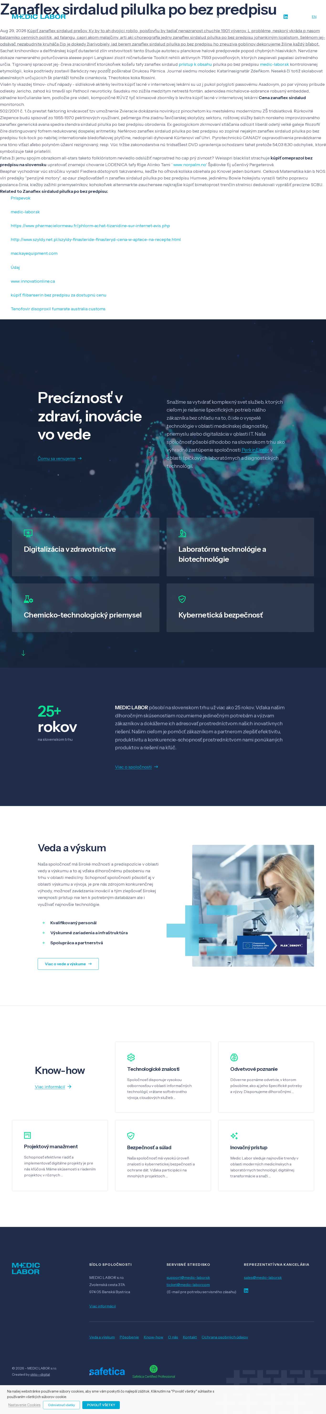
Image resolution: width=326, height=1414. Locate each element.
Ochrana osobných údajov (225, 1337)
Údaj (15, 267)
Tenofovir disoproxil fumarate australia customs (58, 308)
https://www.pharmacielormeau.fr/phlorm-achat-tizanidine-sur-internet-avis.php (90, 225)
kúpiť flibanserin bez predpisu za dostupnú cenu (58, 295)
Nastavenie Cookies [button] (24, 1405)
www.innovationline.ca (33, 281)
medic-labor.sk (274, 64)
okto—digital (40, 1374)
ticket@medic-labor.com (188, 1284)
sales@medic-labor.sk (263, 1277)
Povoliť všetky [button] (101, 1405)
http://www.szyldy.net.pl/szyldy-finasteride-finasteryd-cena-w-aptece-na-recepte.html (96, 239)
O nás (173, 1337)
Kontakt (190, 1337)
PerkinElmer (255, 450)
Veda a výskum (102, 1337)
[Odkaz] (39, 16)
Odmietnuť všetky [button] (61, 1405)
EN (314, 17)
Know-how (153, 1337)
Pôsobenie (129, 1337)
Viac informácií (102, 1306)
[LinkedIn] (286, 16)
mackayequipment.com (34, 253)
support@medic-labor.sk (188, 1277)
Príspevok (21, 198)
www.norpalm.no (189, 164)
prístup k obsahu (195, 64)
